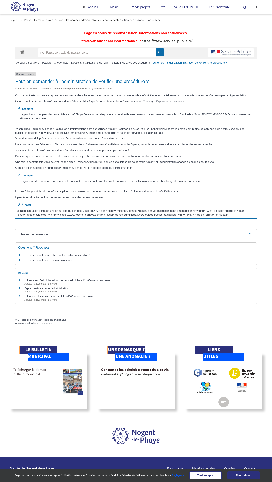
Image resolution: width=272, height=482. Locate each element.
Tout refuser (243, 475)
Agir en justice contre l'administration (46, 288)
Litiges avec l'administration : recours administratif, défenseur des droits (67, 280)
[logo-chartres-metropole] (205, 369)
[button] (245, 7)
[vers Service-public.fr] (231, 52)
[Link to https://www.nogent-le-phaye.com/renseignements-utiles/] (223, 402)
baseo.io (48, 323)
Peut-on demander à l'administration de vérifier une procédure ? (189, 62)
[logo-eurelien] (242, 369)
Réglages (177, 475)
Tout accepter (205, 475)
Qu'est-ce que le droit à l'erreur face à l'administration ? (57, 255)
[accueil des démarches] (22, 51)
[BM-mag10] (72, 369)
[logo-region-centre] (205, 383)
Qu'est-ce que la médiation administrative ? (50, 260)
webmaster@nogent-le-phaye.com (130, 374)
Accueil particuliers (28, 62)
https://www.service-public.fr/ (167, 41)
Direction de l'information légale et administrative (41, 320)
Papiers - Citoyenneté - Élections (62, 62)
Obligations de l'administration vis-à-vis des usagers (116, 62)
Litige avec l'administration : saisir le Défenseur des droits (58, 296)
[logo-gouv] (242, 384)
